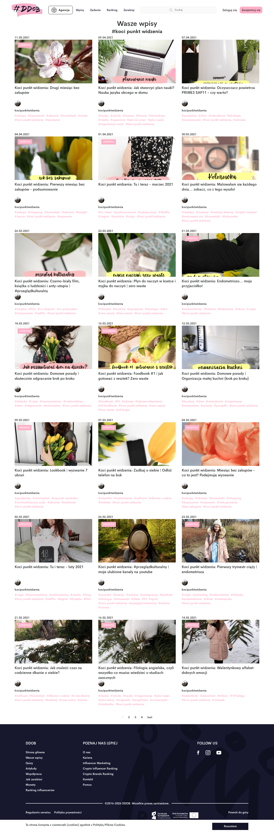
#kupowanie (36, 115)
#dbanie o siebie (160, 498)
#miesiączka (223, 599)
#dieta (135, 599)
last (149, 717)
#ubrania (52, 115)
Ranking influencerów (40, 790)
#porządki (220, 405)
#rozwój (103, 607)
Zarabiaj (129, 10)
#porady (206, 405)
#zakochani (207, 696)
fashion (24, 427)
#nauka (103, 115)
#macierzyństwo (50, 401)
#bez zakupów (191, 506)
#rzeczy (20, 216)
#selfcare (140, 498)
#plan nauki (156, 120)
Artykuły (31, 768)
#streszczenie (24, 313)
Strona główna (35, 752)
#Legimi (103, 216)
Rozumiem (230, 826)
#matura (128, 115)
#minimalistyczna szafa (30, 502)
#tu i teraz (105, 212)
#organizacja (233, 401)
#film (32, 309)
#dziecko (21, 401)
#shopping (35, 212)
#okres (240, 309)
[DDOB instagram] (207, 755)
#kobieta (210, 309)
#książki (81, 212)
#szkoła (115, 115)
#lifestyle (104, 309)
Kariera (87, 757)
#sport (153, 599)
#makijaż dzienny (221, 212)
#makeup (202, 212)
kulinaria (109, 331)
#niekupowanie (227, 502)
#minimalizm (52, 405)
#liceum (141, 115)
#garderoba (23, 498)
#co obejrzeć (46, 309)
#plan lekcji (106, 700)
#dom (203, 115)
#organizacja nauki (111, 124)
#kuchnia (119, 309)
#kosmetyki (68, 115)
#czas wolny (67, 700)
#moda (82, 115)
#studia (103, 120)
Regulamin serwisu (38, 812)
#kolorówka (230, 216)
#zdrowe (127, 401)
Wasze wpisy (34, 757)
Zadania (95, 10)
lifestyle (25, 45)
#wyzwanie (52, 120)
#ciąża (130, 216)
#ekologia (234, 115)
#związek (218, 700)
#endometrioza (192, 309)
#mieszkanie (216, 115)
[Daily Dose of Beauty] (27, 10)
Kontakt (88, 779)
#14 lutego (237, 696)
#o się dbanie (80, 696)
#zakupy (20, 115)
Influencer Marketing (97, 763)
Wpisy (80, 10)
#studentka (106, 704)
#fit (117, 401)
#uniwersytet (158, 700)
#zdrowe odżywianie (148, 401)
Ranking (112, 10)
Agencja (64, 10)
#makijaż (188, 212)
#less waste (124, 313)
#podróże (117, 216)
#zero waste (106, 313)
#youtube (104, 595)
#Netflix (164, 212)
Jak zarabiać (34, 779)
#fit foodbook (107, 405)
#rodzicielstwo (73, 401)
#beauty (118, 595)
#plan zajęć (162, 696)
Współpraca (34, 774)
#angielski (123, 700)
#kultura (164, 603)
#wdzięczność (147, 212)
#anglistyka (140, 700)
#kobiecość (225, 309)
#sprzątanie (135, 309)
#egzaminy (118, 120)
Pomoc (87, 785)
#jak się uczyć (136, 120)
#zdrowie (239, 120)
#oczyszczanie (191, 120)
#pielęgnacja (149, 595)
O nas (86, 752)
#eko (163, 309)
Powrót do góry (238, 812)
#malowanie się (192, 216)
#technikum (157, 115)
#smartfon (105, 498)
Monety (31, 785)
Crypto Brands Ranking (98, 774)
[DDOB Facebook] (198, 755)
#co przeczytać (67, 309)
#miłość (222, 696)
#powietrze (189, 115)
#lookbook (68, 502)
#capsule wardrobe (64, 498)
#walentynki (190, 696)
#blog (87, 595)
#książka (21, 309)
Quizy (29, 763)
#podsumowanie (125, 212)
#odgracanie (33, 405)
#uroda (82, 700)
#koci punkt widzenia (29, 120)
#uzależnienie (123, 498)
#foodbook (105, 401)
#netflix (40, 313)
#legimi (63, 599)
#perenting (200, 595)
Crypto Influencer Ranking (100, 768)
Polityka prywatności (68, 812)
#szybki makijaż (246, 212)
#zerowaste (121, 599)
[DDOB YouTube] (218, 755)
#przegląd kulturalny (142, 603)
